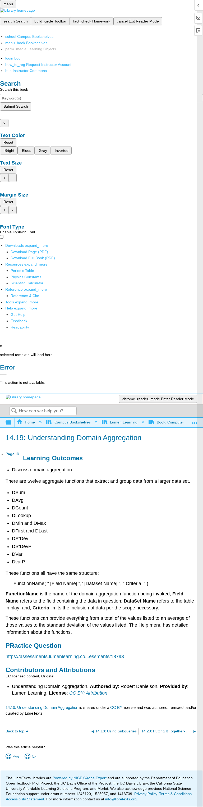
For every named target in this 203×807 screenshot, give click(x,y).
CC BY (116, 707)
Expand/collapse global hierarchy (11, 422)
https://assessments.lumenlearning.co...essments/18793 (65, 656)
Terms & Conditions (175, 794)
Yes (16, 757)
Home (30, 422)
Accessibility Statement (25, 799)
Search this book (14, 89)
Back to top (15, 731)
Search (14, 411)
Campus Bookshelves (72, 422)
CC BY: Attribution (88, 693)
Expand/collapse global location (195, 421)
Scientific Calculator (27, 283)
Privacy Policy (145, 794)
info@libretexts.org (120, 799)
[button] (19, 321)
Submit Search (15, 106)
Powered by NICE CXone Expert (80, 778)
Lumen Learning (124, 422)
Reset (8, 142)
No (34, 757)
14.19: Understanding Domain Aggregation (42, 707)
